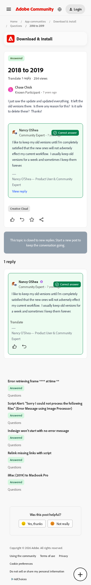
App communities (35, 21)
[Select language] (60, 9)
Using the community (23, 556)
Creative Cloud (19, 208)
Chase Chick (23, 87)
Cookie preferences (21, 563)
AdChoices (20, 579)
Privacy (63, 556)
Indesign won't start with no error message (38, 431)
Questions (16, 26)
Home (13, 21)
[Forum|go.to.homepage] (35, 9)
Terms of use (47, 556)
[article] (45, 314)
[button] (9, 11)
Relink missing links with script (29, 453)
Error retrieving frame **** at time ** (33, 381)
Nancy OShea (28, 130)
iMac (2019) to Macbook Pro (28, 475)
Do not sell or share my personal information (37, 571)
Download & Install (64, 21)
